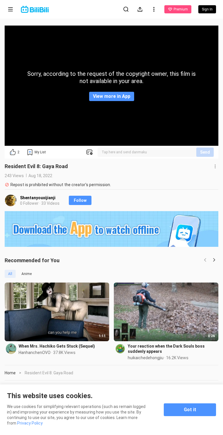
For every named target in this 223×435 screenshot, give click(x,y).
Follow (80, 200)
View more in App (111, 96)
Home (10, 373)
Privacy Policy (30, 423)
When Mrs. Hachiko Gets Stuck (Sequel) (57, 346)
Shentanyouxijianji (37, 197)
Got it (190, 409)
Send (205, 152)
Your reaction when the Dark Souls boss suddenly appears (166, 349)
